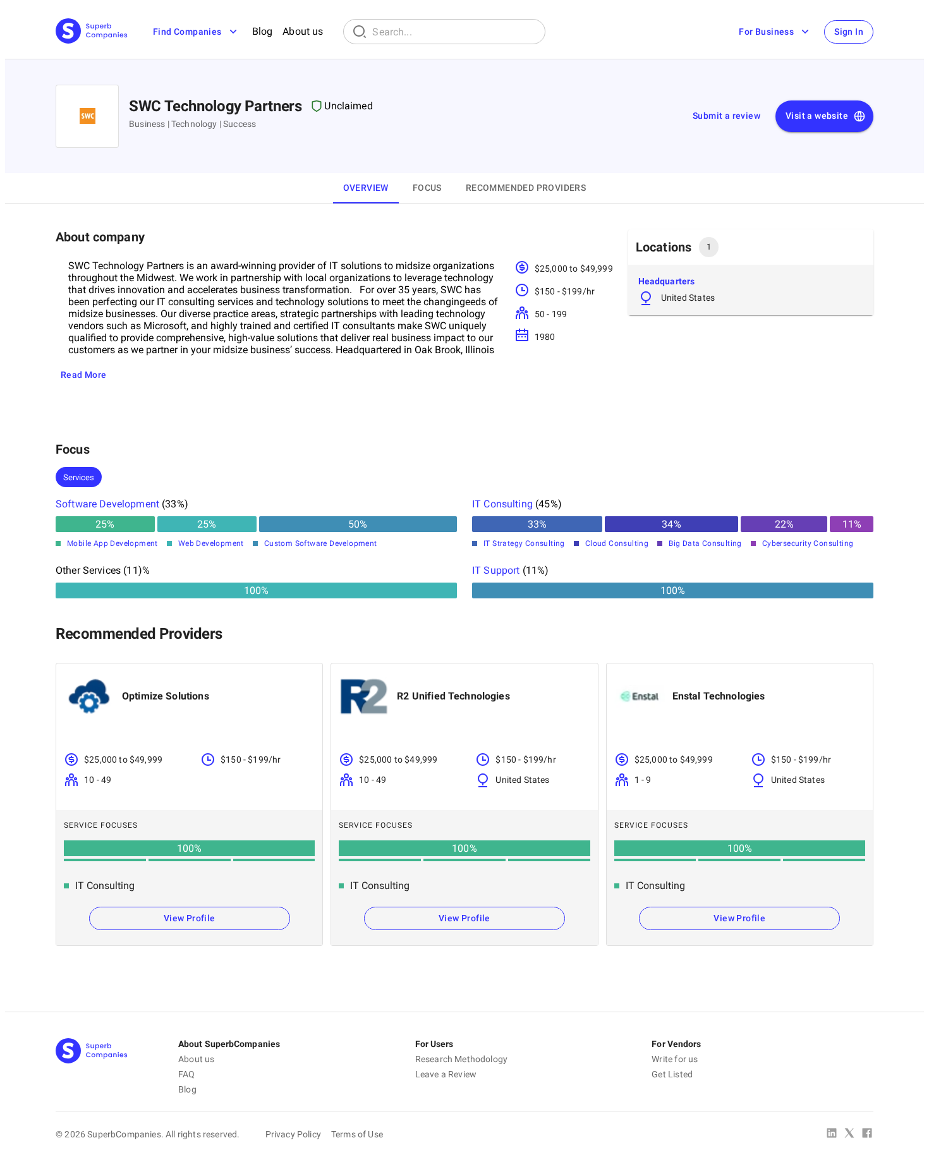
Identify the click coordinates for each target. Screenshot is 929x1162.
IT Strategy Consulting (524, 543)
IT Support (496, 570)
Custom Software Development (320, 543)
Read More (84, 375)
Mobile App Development (112, 543)
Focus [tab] (427, 188)
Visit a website (817, 116)
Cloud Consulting (616, 543)
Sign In (848, 32)
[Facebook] (867, 1134)
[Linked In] (831, 1134)
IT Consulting (502, 504)
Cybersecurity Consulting (808, 543)
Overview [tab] (366, 188)
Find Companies (187, 32)
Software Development (107, 504)
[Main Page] (92, 32)
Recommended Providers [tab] (526, 188)
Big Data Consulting (705, 543)
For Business (766, 32)
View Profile (190, 918)
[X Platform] (849, 1134)
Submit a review (726, 116)
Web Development (211, 543)
